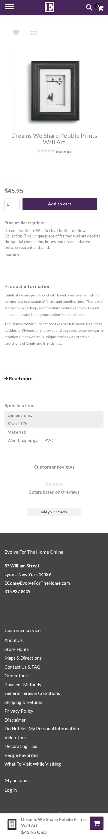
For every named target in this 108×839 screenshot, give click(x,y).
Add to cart (59, 203)
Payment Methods (22, 684)
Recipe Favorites (21, 755)
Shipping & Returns (23, 702)
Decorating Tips (20, 746)
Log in (10, 790)
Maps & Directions (23, 658)
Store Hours (16, 649)
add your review (54, 512)
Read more (63, 151)
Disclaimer (15, 720)
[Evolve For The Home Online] (49, 7)
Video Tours (16, 737)
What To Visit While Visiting (32, 764)
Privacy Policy (18, 711)
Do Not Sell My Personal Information (41, 728)
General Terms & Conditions (32, 693)
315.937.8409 (17, 591)
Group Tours (16, 675)
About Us (13, 640)
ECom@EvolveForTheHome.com (37, 583)
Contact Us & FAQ (22, 667)
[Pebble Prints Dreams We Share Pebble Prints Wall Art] (58, 89)
